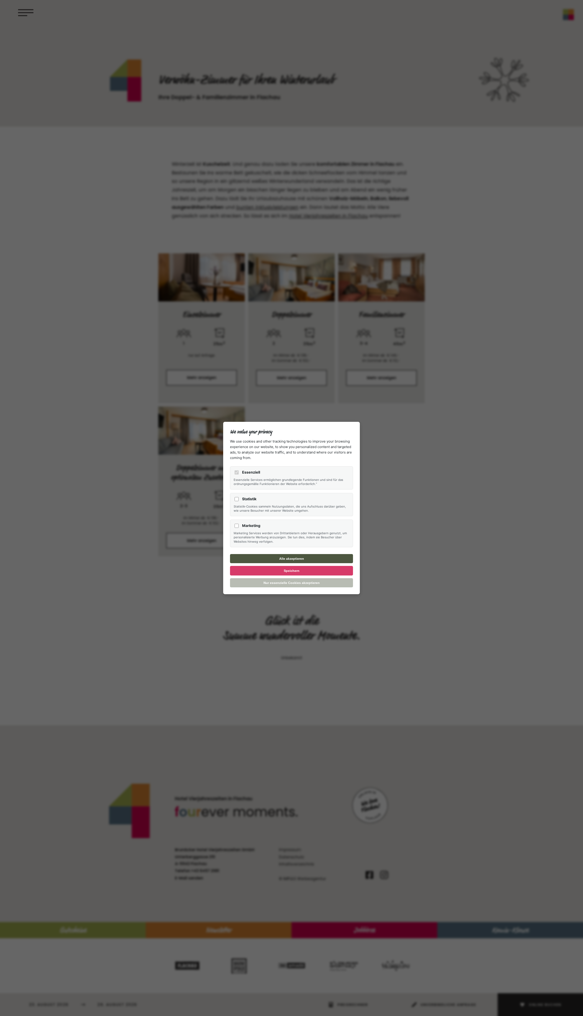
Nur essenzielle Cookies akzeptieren (291, 583)
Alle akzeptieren (291, 558)
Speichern (291, 571)
